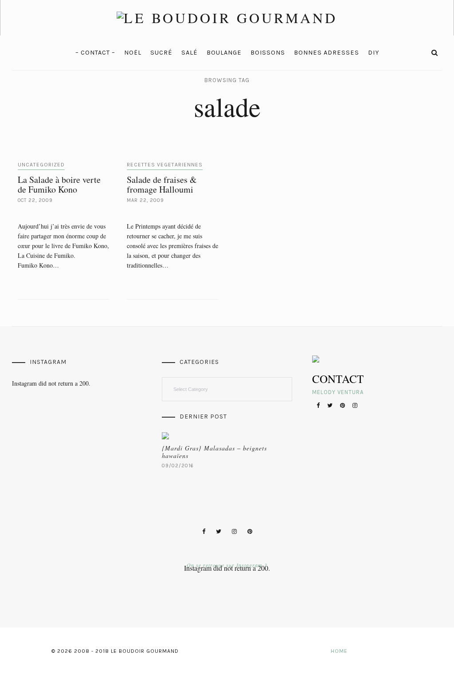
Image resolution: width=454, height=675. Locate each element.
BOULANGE (224, 52)
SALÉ (189, 52)
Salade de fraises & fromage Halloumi (162, 184)
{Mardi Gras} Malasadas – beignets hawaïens (214, 451)
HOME (339, 651)
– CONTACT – (95, 52)
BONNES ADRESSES (326, 52)
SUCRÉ (161, 52)
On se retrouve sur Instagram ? (227, 564)
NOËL (132, 52)
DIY (373, 52)
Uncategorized (41, 165)
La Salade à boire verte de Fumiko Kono (59, 184)
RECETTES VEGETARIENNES (165, 165)
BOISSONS (267, 52)
